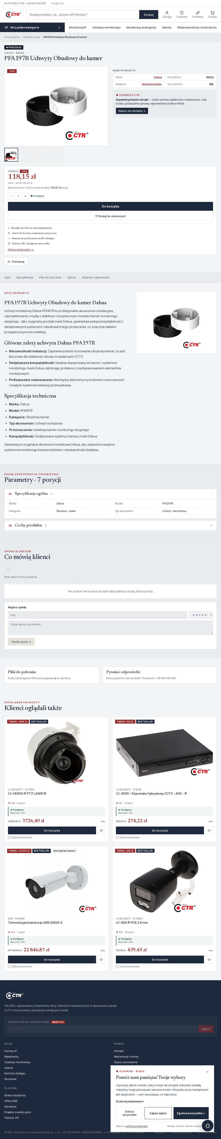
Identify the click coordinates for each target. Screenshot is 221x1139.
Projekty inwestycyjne (17, 1112)
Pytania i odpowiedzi (95, 277)
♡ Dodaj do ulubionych (110, 216)
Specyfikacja (24, 277)
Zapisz (205, 1029)
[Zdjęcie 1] (11, 155)
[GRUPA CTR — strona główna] (13, 15)
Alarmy (166, 27)
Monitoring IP (77, 27)
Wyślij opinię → (21, 641)
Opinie (71, 277)
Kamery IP (10, 1051)
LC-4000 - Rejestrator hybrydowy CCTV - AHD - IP (151, 793)
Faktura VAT (11, 1117)
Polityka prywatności (181, 1132)
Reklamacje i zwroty (126, 1056)
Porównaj (16, 261)
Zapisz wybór (158, 1113)
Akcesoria (10, 1079)
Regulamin (160, 1132)
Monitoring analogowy (141, 27)
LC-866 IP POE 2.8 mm (132, 922)
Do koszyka (110, 206)
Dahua (158, 77)
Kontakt (119, 1051)
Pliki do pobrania (50, 277)
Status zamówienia (125, 1062)
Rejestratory (11, 1056)
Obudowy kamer (31, 37)
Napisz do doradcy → (131, 110)
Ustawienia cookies (206, 1132)
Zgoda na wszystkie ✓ (191, 1113)
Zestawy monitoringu (106, 27)
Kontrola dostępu (14, 1073)
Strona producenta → (20, 249)
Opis (7, 277)
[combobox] (83, 14)
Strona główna (12, 37)
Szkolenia (10, 1106)
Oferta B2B (10, 1101)
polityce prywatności (137, 1126)
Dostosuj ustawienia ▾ (130, 1101)
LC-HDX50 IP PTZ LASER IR (27, 793)
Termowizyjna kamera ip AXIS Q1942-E (35, 922)
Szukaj (148, 14)
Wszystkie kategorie (35, 27)
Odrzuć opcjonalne (129, 1113)
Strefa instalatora (15, 1095)
